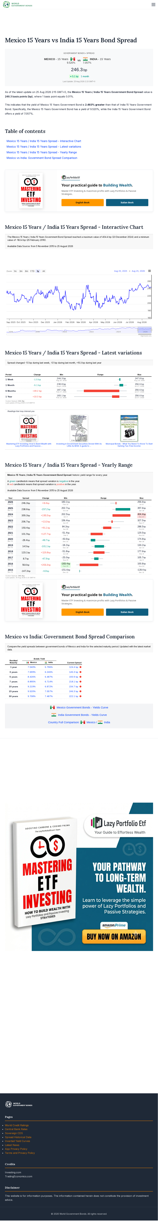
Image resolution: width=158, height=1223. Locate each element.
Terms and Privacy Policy (20, 1152)
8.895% (31, 681)
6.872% (49, 686)
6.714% (49, 681)
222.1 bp (74, 696)
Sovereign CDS (14, 1133)
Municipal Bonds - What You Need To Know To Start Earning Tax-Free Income (129, 445)
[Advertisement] (79, 21)
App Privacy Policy (16, 1148)
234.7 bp (74, 686)
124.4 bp (74, 667)
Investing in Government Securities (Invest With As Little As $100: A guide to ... (79, 445)
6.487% (49, 677)
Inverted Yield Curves (17, 1141)
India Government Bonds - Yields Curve (82, 714)
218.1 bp (74, 681)
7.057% (49, 691)
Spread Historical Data (18, 1137)
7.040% (31, 667)
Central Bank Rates (16, 1129)
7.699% (31, 672)
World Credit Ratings (17, 1125)
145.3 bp (74, 672)
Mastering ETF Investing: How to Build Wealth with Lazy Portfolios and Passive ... (28, 445)
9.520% (31, 691)
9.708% (31, 696)
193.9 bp (74, 677)
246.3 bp (74, 691)
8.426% (31, 677)
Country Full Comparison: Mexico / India (79, 722)
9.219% (31, 686)
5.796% (49, 667)
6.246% (49, 672)
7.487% (49, 696)
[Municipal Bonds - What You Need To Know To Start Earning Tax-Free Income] (129, 428)
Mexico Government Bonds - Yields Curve (82, 707)
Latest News (12, 1145)
